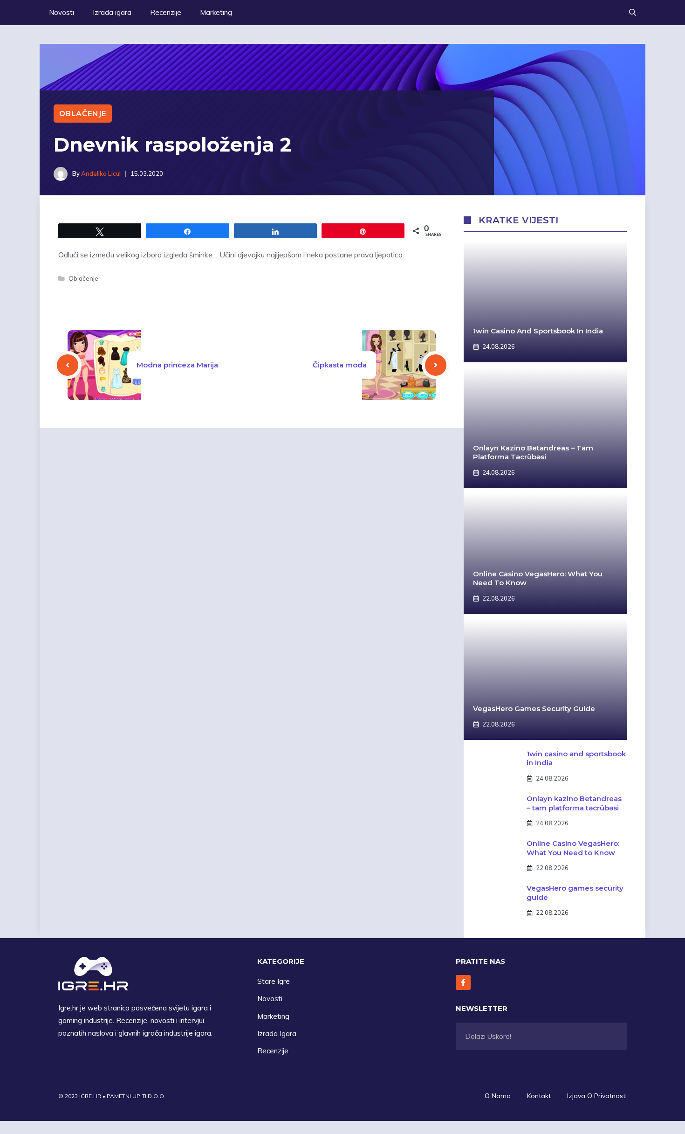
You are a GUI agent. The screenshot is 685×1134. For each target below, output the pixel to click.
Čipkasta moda (340, 364)
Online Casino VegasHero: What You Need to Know (573, 848)
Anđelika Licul (101, 173)
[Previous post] (68, 365)
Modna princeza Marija (177, 364)
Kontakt (539, 1096)
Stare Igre (273, 981)
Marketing (216, 12)
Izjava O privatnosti (597, 1096)
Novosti (61, 12)
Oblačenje (82, 113)
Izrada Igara (276, 1033)
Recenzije (165, 12)
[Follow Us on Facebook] (463, 982)
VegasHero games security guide (534, 708)
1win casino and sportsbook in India (538, 330)
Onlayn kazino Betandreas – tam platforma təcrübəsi (533, 452)
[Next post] (436, 365)
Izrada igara (112, 12)
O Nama (498, 1096)
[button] (632, 12)
